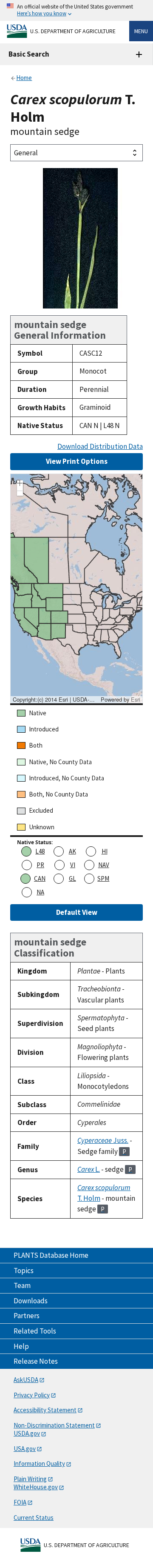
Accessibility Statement (45, 1410)
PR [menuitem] (40, 865)
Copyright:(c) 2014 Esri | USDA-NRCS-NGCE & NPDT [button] (56, 699)
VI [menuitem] (72, 865)
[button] (20, 484)
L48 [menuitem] (40, 851)
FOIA (20, 1502)
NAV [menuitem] (103, 865)
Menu (141, 31)
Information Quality (39, 1463)
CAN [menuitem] (39, 878)
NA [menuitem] (40, 892)
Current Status (34, 1517)
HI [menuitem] (105, 851)
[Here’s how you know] (76, 10)
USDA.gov (27, 1433)
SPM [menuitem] (103, 878)
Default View (76, 912)
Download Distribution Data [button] (100, 446)
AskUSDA (26, 1380)
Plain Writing (30, 1479)
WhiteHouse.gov (36, 1487)
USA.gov (25, 1449)
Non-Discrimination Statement (54, 1425)
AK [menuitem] (72, 851)
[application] (76, 588)
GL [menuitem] (72, 878)
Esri (135, 699)
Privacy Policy (32, 1395)
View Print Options (77, 461)
